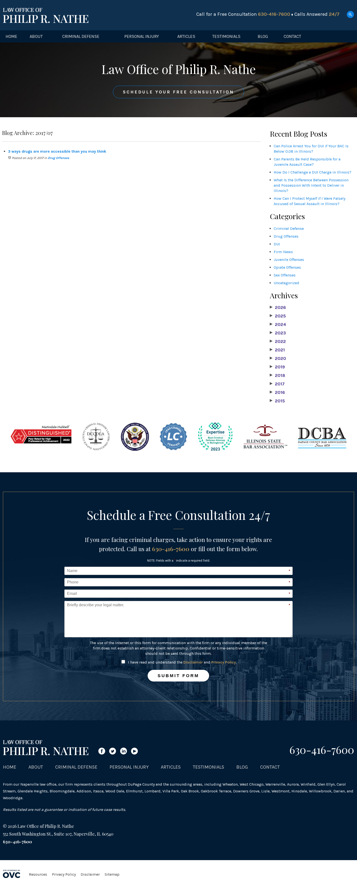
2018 (277, 375)
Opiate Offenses (287, 267)
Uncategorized (286, 283)
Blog (263, 36)
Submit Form (178, 675)
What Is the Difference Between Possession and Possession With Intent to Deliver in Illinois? (311, 185)
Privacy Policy (223, 662)
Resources (38, 874)
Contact (292, 36)
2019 (277, 367)
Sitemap (112, 874)
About (36, 36)
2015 (277, 401)
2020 (278, 358)
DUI (277, 244)
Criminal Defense (80, 36)
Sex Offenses (285, 275)
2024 (278, 324)
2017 (277, 384)
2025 (278, 316)
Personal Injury (141, 36)
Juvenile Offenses (289, 259)
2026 (278, 307)
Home (11, 36)
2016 (277, 392)
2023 (278, 333)
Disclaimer (193, 662)
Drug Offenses (58, 158)
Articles (186, 36)
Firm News (283, 251)
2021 (277, 350)
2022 (278, 341)
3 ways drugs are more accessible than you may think (57, 151)
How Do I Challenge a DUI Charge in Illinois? (312, 172)
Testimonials (226, 36)
